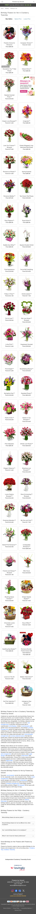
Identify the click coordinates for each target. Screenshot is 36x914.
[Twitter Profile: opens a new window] (23, 891)
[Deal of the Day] (26, 87)
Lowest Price (27, 19)
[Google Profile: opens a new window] (20, 891)
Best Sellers (9, 19)
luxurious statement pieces (17, 736)
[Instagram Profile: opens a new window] (12, 891)
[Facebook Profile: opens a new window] (16, 891)
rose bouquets (10, 775)
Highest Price (18, 19)
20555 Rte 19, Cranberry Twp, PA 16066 (18, 882)
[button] (32, 910)
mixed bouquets (25, 726)
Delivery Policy (18, 910)
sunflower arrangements (12, 783)
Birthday (7, 8)
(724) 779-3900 (18, 883)
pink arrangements (6, 754)
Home (2, 8)
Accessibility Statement (26, 908)
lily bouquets (21, 785)
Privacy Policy (16, 908)
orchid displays (12, 726)
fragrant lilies (9, 760)
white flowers (25, 755)
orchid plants (23, 780)
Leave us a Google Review (18, 896)
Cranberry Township (9, 849)
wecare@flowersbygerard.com (18, 885)
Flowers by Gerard (18, 1)
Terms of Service (7, 908)
